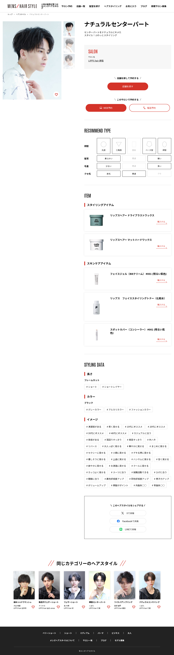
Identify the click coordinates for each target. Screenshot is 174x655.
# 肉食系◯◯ (140, 485)
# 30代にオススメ (95, 433)
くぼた (91, 606)
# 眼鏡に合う (92, 478)
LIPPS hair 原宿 (96, 60)
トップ (10, 14)
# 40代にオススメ (118, 433)
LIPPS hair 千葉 (94, 608)
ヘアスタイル (21, 14)
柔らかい (108, 158)
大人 (129, 633)
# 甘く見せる (162, 459)
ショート (68, 633)
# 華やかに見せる (135, 446)
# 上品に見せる (118, 459)
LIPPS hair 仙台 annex (47, 608)
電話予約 (151, 107)
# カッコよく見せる (96, 472)
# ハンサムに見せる (141, 459)
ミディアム (84, 633)
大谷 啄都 (17, 606)
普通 (134, 158)
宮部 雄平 (117, 606)
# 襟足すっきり (134, 439)
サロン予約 (66, 6)
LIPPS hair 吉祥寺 (20, 608)
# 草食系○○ (158, 485)
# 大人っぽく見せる (112, 446)
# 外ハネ (151, 439)
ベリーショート (49, 633)
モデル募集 (119, 640)
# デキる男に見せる (141, 452)
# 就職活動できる (140, 472)
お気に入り (131, 6)
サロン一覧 (87, 640)
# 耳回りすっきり (113, 439)
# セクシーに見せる (96, 452)
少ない (108, 166)
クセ (159, 173)
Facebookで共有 (130, 521)
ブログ (144, 6)
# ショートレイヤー (112, 386)
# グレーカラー (93, 409)
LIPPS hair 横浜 (119, 608)
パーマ (100, 633)
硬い (159, 158)
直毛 (109, 173)
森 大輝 (66, 606)
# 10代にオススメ (133, 426)
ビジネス (115, 633)
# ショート (91, 386)
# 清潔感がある (93, 426)
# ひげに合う (160, 472)
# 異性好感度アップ (114, 478)
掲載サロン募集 (158, 6)
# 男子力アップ (161, 478)
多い (159, 166)
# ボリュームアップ (96, 485)
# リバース (91, 446)
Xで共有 (130, 513)
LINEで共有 (130, 529)
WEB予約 (107, 107)
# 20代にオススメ (156, 426)
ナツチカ (42, 606)
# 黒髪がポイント (119, 485)
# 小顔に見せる (118, 452)
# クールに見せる (140, 465)
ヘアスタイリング (113, 6)
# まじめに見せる (158, 446)
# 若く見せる (113, 426)
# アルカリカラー (115, 409)
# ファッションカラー (140, 409)
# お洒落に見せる (117, 465)
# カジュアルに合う (141, 433)
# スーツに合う (118, 472)
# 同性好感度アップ (139, 478)
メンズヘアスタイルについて (62, 640)
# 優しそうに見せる (96, 459)
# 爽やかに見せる (94, 465)
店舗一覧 (80, 6)
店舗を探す (127, 86)
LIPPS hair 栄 (69, 608)
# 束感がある (92, 439)
